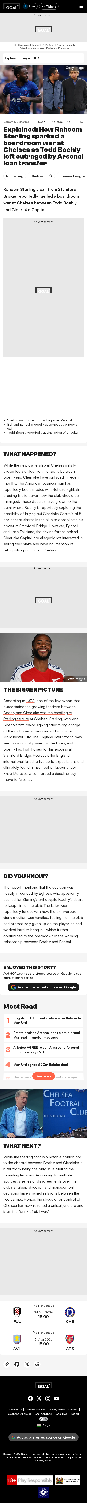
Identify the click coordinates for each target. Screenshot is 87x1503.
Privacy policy (57, 1409)
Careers (72, 1409)
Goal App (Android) (19, 1413)
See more (44, 1076)
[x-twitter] (39, 1399)
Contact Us (15, 1409)
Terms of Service (35, 1409)
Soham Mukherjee (16, 121)
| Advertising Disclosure (31, 48)
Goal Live (61, 1413)
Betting (75, 1413)
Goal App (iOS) (43, 1413)
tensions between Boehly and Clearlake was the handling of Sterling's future (39, 712)
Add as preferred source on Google (47, 987)
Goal (23, 1454)
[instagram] (48, 1399)
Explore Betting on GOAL (23, 58)
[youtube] (56, 1399)
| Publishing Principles (56, 48)
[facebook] (30, 1399)
